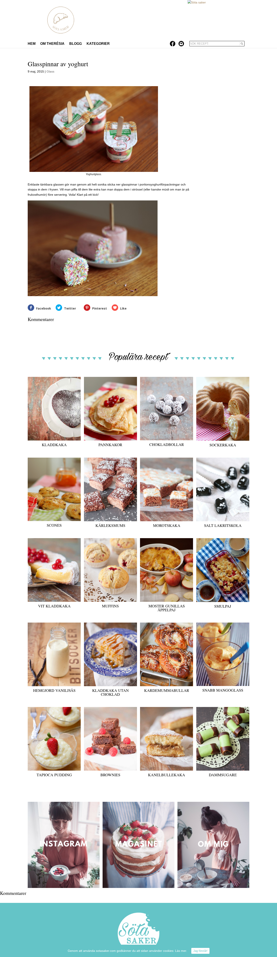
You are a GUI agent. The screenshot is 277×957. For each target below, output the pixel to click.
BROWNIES (110, 774)
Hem (31, 43)
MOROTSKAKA (166, 525)
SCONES (54, 525)
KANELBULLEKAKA (166, 774)
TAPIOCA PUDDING (54, 774)
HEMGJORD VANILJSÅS (54, 690)
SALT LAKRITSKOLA (223, 525)
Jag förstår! (200, 950)
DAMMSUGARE (223, 774)
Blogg (75, 43)
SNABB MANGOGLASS (222, 690)
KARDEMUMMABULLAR (166, 690)
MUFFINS (110, 605)
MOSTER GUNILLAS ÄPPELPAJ (166, 607)
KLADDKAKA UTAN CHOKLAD (110, 692)
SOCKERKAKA (222, 444)
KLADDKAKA (54, 444)
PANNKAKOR (110, 444)
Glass (50, 71)
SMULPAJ (222, 606)
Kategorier (98, 43)
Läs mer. (181, 950)
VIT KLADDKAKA (54, 605)
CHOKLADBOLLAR (166, 444)
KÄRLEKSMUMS (110, 525)
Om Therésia (52, 43)
